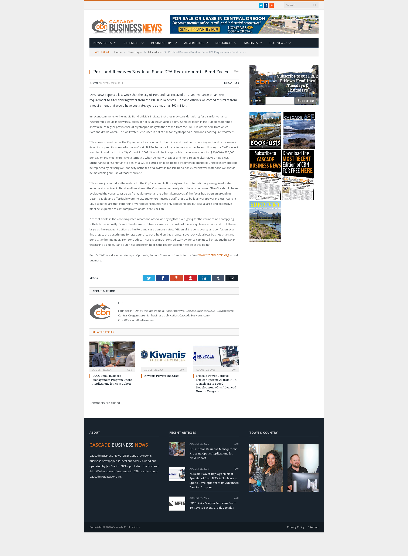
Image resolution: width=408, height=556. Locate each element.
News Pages (102, 43)
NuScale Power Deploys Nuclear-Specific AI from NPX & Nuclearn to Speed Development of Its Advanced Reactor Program (216, 383)
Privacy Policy (296, 527)
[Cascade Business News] (129, 23)
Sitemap (313, 527)
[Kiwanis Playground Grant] (164, 356)
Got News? (277, 43)
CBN (95, 83)
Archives (251, 43)
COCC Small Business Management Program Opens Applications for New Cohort (112, 379)
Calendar (131, 43)
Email (258, 101)
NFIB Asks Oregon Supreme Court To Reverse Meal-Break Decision (213, 505)
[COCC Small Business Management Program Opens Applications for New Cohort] (112, 356)
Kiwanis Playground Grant (161, 375)
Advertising (194, 43)
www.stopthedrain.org (212, 255)
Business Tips (162, 43)
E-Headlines (231, 83)
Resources (223, 43)
